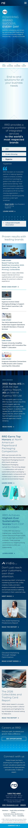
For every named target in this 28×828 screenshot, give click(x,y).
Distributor (5, 810)
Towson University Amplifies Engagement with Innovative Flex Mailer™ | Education (14, 345)
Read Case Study (10, 287)
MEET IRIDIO (7, 596)
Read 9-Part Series (10, 661)
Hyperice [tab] (8, 159)
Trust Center (7, 815)
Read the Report (9, 627)
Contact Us (13, 825)
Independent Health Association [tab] (12, 224)
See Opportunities (14, 739)
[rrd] (3, 3)
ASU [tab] (7, 149)
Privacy (13, 812)
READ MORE (7, 427)
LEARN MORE (8, 211)
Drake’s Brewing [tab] (11, 154)
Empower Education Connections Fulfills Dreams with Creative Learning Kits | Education (14, 364)
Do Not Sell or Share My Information (13, 814)
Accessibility (20, 815)
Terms (14, 815)
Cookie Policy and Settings (17, 810)
